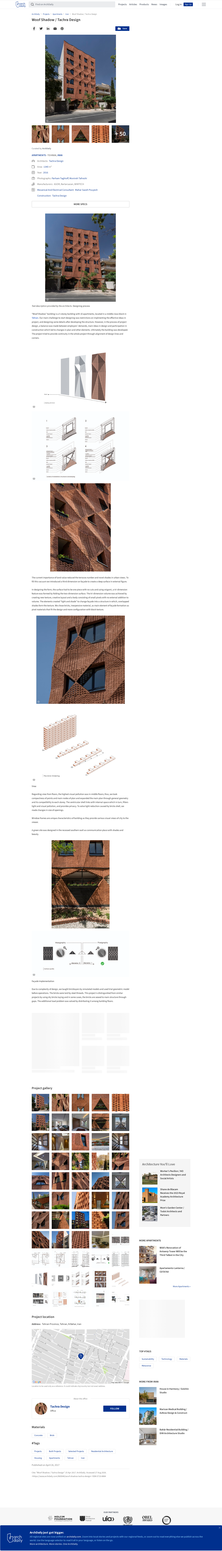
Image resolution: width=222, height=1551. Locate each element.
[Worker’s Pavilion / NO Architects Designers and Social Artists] (150, 1177)
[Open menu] (203, 4)
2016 (45, 172)
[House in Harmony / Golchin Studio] (148, 1395)
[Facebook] (34, 28)
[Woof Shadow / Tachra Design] (40, 1102)
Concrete (38, 1435)
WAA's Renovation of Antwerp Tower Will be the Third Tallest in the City (173, 1251)
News (154, 4)
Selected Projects (76, 1451)
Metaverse (146, 1365)
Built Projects (55, 1451)
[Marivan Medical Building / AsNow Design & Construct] (148, 1416)
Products (144, 4)
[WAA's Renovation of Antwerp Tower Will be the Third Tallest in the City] (148, 1254)
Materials (183, 1359)
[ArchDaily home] (21, 4)
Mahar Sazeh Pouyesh (86, 190)
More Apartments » (181, 1286)
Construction (44, 195)
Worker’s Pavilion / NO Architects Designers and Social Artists (173, 1174)
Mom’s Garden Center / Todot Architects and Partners (172, 1211)
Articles (133, 4)
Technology (166, 1359)
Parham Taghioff (60, 178)
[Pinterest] (62, 28)
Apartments (39, 155)
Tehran (35, 318)
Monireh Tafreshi (78, 178)
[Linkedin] (48, 28)
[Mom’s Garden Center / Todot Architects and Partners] (150, 1213)
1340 (45, 166)
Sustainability (148, 1359)
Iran (60, 155)
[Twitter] (41, 28)
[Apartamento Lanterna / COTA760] (148, 1275)
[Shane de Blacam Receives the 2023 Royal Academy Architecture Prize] (150, 1195)
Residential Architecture (102, 1451)
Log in (178, 4)
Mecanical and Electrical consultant (55, 190)
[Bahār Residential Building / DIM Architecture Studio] (148, 1436)
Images (163, 4)
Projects (122, 4)
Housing (38, 1458)
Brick (52, 1435)
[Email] (55, 28)
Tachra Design (56, 161)
